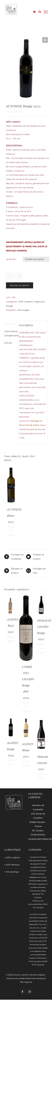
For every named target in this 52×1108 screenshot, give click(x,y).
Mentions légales (37, 975)
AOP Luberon (26, 301)
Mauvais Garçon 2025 (42, 763)
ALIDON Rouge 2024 (12, 749)
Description (10, 324)
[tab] (10, 324)
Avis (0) (8, 342)
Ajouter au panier (19, 285)
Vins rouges (23, 310)
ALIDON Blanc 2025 (27, 750)
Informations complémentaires (10, 333)
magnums (39, 301)
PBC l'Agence (26, 982)
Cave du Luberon (20, 975)
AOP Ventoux (13, 864)
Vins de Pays (12, 871)
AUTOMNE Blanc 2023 (14, 515)
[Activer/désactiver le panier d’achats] (34, 11)
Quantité (10, 259)
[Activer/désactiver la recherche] (39, 11)
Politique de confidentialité (18, 978)
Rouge (9, 306)
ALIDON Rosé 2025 (12, 625)
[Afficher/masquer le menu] (45, 12)
